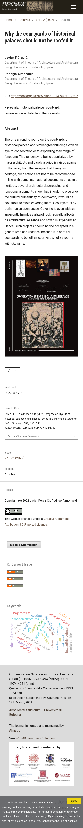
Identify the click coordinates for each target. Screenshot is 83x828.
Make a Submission (24, 545)
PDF (14, 371)
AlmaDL (14, 730)
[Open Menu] (74, 7)
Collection (35, 738)
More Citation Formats (23, 436)
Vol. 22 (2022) (45, 20)
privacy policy (39, 816)
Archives (24, 20)
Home (9, 20)
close (74, 800)
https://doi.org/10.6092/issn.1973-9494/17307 (44, 96)
